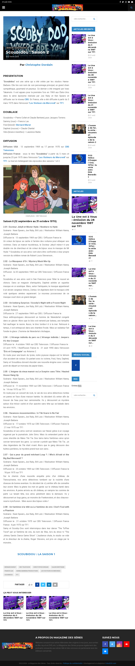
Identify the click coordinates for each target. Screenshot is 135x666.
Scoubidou (9, 574)
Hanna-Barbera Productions (27, 571)
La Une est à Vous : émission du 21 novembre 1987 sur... (93, 277)
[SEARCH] (94, 19)
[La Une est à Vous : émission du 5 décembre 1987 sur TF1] (79, 39)
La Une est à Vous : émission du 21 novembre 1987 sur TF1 (58, 616)
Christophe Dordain (39, 64)
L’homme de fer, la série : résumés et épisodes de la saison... (93, 306)
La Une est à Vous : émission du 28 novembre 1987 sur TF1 (35, 616)
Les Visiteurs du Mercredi (50, 571)
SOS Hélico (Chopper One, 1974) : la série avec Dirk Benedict (92, 166)
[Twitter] (112, 644)
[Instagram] (119, 644)
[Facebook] (105, 644)
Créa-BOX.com (110, 663)
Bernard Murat (10, 567)
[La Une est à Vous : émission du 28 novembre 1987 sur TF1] (79, 69)
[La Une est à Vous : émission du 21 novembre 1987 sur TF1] (79, 99)
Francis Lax (9, 571)
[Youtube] (126, 644)
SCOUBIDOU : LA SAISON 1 (36, 554)
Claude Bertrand (58, 567)
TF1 (17, 574)
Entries (76, 386)
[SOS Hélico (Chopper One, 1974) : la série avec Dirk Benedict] (79, 159)
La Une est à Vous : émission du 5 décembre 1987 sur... (93, 334)
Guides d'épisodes (21, 47)
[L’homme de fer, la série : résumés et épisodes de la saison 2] (79, 129)
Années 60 (10, 47)
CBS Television (24, 567)
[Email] (105, 651)
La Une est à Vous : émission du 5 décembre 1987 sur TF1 (13, 616)
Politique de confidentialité (72, 663)
